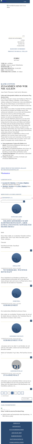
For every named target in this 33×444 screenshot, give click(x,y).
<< (2, 393)
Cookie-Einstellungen (17, 442)
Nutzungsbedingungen (16, 429)
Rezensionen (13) (6, 197)
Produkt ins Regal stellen (17, 51)
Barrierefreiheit (16, 436)
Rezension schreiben (17, 49)
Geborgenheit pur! (13, 340)
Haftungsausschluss (16, 439)
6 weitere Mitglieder (21, 186)
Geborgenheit (10, 305)
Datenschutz (16, 426)
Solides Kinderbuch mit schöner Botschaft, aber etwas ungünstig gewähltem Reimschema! (16, 224)
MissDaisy (13, 183)
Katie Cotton (8, 84)
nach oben (26, 398)
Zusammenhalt (11, 375)
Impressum (16, 423)
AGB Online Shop (17, 433)
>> (22, 393)
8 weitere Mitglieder (23, 183)
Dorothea (11, 186)
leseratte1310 (6, 183)
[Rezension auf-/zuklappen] (31, 250)
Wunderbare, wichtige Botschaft (14, 271)
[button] (26, 1)
